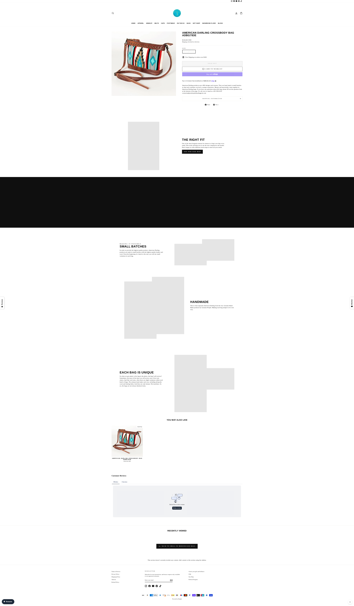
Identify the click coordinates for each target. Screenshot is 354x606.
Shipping (184, 42)
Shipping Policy (116, 577)
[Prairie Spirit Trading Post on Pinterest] (157, 586)
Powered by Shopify (177, 599)
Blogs (220, 23)
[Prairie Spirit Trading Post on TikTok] (160, 586)
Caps (163, 23)
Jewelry (149, 23)
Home (133, 23)
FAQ (190, 574)
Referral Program (193, 579)
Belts (157, 23)
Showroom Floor (209, 23)
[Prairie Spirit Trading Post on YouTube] (153, 586)
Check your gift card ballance (196, 571)
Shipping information (212, 98)
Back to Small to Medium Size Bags (178, 546)
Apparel (141, 23)
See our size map (192, 151)
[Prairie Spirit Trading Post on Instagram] (146, 586)
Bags (188, 23)
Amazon (114, 579)
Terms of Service (116, 571)
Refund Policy (115, 582)
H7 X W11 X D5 (189, 51)
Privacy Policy (115, 574)
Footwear (171, 23)
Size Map (191, 577)
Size (184, 48)
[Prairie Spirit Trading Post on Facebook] (149, 586)
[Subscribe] (171, 580)
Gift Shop (196, 23)
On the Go (180, 23)
